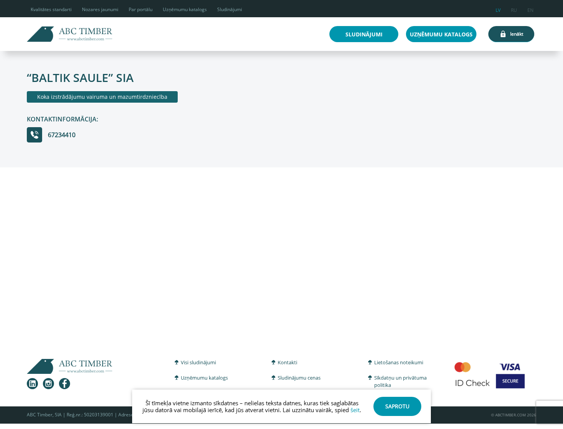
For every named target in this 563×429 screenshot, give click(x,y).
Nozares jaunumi (100, 9)
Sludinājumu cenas (299, 377)
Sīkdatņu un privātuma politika (400, 381)
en (530, 9)
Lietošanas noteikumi (398, 362)
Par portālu (140, 9)
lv (498, 9)
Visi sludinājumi (198, 362)
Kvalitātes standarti (51, 9)
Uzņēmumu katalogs (185, 9)
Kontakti (287, 362)
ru (514, 9)
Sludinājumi (229, 9)
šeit (355, 410)
